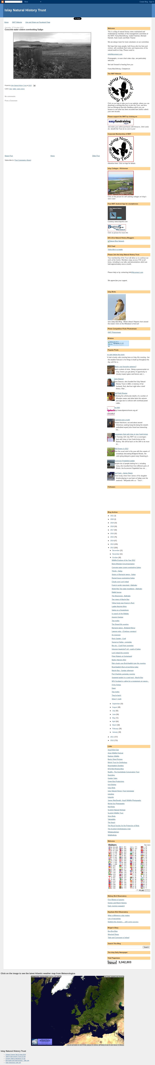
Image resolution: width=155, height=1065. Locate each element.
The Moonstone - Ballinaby (121, 596)
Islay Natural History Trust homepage (121, 791)
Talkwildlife (111, 819)
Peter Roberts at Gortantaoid (122, 656)
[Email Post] (34, 85)
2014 (112, 541)
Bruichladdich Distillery (116, 766)
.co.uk (118, 343)
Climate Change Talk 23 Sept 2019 (16, 1054)
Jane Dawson (119, 379)
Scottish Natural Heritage (116, 810)
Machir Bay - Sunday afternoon (123, 670)
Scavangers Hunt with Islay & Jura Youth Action (131, 434)
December (116, 550)
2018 (112, 526)
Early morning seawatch (116, 906)
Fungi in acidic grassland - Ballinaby (124, 585)
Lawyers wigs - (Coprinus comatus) (124, 631)
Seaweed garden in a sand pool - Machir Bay (127, 677)
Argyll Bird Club (113, 750)
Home (6, 22)
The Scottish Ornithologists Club (119, 829)
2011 (112, 737)
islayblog (111, 794)
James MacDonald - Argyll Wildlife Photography (124, 800)
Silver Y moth (116, 699)
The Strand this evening (120, 624)
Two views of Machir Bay (120, 599)
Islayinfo (111, 797)
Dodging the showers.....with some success (123, 922)
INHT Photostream (114, 332)
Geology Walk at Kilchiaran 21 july (15, 1058)
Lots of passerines (114, 919)
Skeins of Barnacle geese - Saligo (124, 574)
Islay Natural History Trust (25, 10)
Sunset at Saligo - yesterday (122, 642)
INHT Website (17, 22)
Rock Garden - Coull (119, 638)
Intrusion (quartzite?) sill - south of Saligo (126, 649)
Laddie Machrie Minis (119, 606)
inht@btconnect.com (115, 54)
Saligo (14, 89)
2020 (112, 519)
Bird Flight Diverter (120, 393)
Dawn (114, 688)
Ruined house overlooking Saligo (123, 578)
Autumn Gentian (117, 617)
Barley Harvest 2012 (119, 660)
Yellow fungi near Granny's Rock (123, 603)
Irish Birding (112, 785)
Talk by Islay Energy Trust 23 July (16, 1056)
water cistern (21, 89)
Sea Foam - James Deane (123, 473)
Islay (10, 89)
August (115, 707)
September (116, 704)
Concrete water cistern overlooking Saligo (126, 567)
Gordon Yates (112, 778)
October (115, 557)
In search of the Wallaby (120, 614)
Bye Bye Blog (112, 931)
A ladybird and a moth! (122, 420)
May (114, 718)
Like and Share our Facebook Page (37, 22)
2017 (112, 530)
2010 (112, 740)
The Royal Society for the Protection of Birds (123, 826)
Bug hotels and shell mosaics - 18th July (17, 1060)
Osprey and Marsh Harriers (117, 903)
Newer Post (9, 156)
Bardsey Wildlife (113, 756)
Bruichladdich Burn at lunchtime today (125, 667)
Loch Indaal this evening (120, 653)
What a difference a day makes (119, 915)
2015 (112, 537)
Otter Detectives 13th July (13, 1062)
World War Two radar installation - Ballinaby (127, 589)
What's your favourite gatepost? (125, 367)
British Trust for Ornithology (117, 762)
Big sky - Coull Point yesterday (123, 646)
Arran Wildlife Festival (115, 753)
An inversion (116, 635)
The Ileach (111, 822)
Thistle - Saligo (117, 571)
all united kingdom (118, 344)
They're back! (116, 695)
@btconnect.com (137, 272)
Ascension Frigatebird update (124, 461)
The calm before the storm (115, 355)
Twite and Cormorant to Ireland (118, 938)
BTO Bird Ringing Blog (116, 769)
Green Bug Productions (116, 781)
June (114, 714)
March (114, 725)
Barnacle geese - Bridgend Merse (123, 628)
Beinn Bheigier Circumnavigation (123, 564)
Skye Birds (112, 816)
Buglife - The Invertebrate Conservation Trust (123, 772)
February (115, 729)
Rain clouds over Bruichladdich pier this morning (129, 663)
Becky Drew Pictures (115, 759)
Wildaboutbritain (113, 832)
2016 (112, 533)
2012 (112, 548)
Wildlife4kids (112, 835)
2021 (112, 516)
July (114, 711)
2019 (112, 523)
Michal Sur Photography (116, 803)
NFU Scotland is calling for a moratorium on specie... (130, 681)
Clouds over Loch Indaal (120, 582)
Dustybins (111, 775)
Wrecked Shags (113, 934)
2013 (112, 544)
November (116, 554)
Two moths (115, 621)
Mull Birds (111, 807)
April (114, 721)
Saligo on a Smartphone (120, 610)
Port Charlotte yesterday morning (123, 674)
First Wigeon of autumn (116, 900)
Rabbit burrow (116, 592)
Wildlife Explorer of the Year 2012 (123, 560)
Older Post (96, 156)
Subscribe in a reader (115, 249)
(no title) (117, 408)
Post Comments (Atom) (23, 160)
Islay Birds (111, 788)
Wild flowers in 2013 (121, 449)
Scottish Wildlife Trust (115, 813)
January (115, 732)
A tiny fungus (116, 685)
